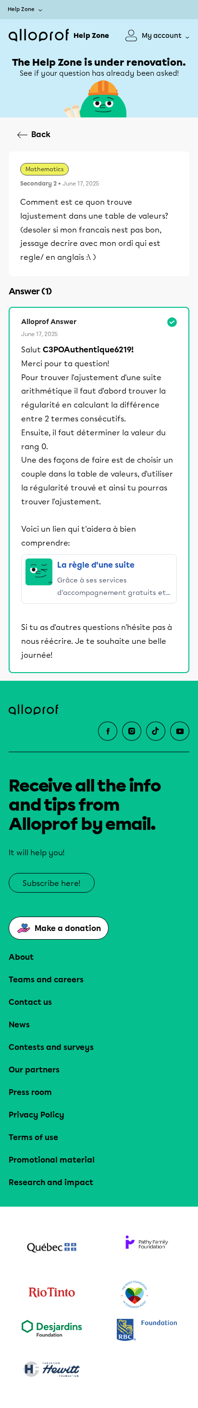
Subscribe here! (52, 883)
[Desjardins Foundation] (51, 1330)
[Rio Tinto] (51, 1294)
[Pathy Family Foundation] (146, 1249)
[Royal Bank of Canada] (146, 1330)
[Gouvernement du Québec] (51, 1249)
